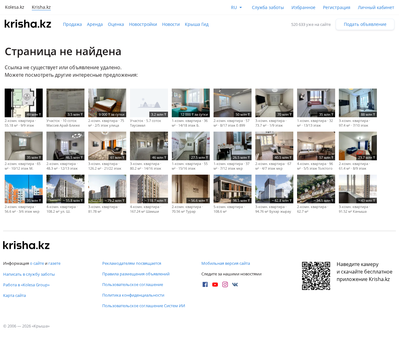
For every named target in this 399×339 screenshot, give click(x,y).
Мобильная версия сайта (225, 263)
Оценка (116, 24)
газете (54, 263)
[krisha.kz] (26, 245)
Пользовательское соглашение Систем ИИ (143, 305)
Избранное (303, 7)
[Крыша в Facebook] (205, 284)
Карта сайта (14, 295)
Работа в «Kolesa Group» (26, 285)
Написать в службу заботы (29, 274)
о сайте (37, 263)
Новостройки (143, 24)
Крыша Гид (197, 24)
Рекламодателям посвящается (131, 263)
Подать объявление (365, 24)
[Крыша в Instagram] (225, 284)
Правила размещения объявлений (136, 274)
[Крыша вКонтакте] (235, 284)
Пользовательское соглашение (132, 284)
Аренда (95, 24)
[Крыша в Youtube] (215, 284)
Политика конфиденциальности (133, 295)
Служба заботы (268, 7)
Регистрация (336, 7)
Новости (171, 24)
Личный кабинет (376, 7)
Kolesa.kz (14, 7)
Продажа (72, 24)
